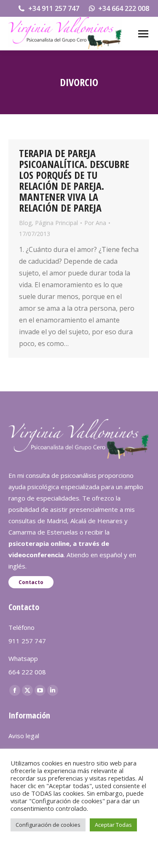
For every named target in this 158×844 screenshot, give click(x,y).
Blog (25, 223)
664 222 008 (27, 672)
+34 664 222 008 (123, 8)
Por (95, 223)
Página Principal (56, 223)
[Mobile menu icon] (143, 33)
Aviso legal (23, 735)
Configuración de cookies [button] (48, 824)
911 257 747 (27, 641)
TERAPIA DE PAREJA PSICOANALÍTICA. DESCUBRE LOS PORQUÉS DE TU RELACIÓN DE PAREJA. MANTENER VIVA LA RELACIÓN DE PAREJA (74, 180)
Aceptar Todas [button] (113, 824)
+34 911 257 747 (53, 8)
